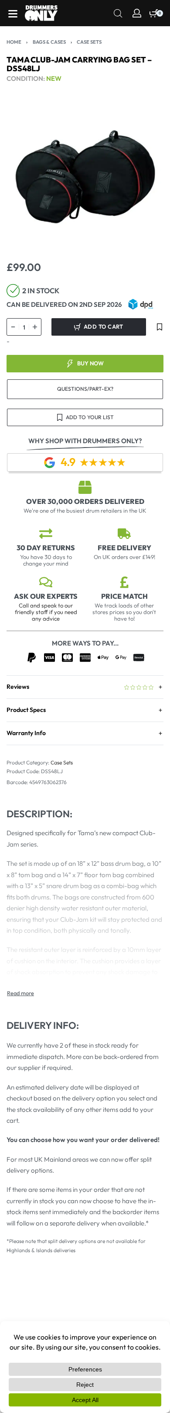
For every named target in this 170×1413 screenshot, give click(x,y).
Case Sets (89, 42)
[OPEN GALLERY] (85, 177)
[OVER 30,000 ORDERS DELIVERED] (85, 487)
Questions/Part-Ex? (85, 388)
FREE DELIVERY (124, 547)
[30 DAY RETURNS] (45, 533)
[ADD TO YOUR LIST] (159, 327)
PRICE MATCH (124, 596)
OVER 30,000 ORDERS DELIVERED (85, 501)
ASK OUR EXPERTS (46, 596)
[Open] (13, 14)
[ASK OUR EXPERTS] (45, 582)
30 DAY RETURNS (46, 547)
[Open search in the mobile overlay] (118, 13)
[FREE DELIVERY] (124, 533)
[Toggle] (20, 993)
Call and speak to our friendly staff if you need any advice (46, 612)
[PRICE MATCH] (124, 582)
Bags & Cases (49, 42)
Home (14, 42)
